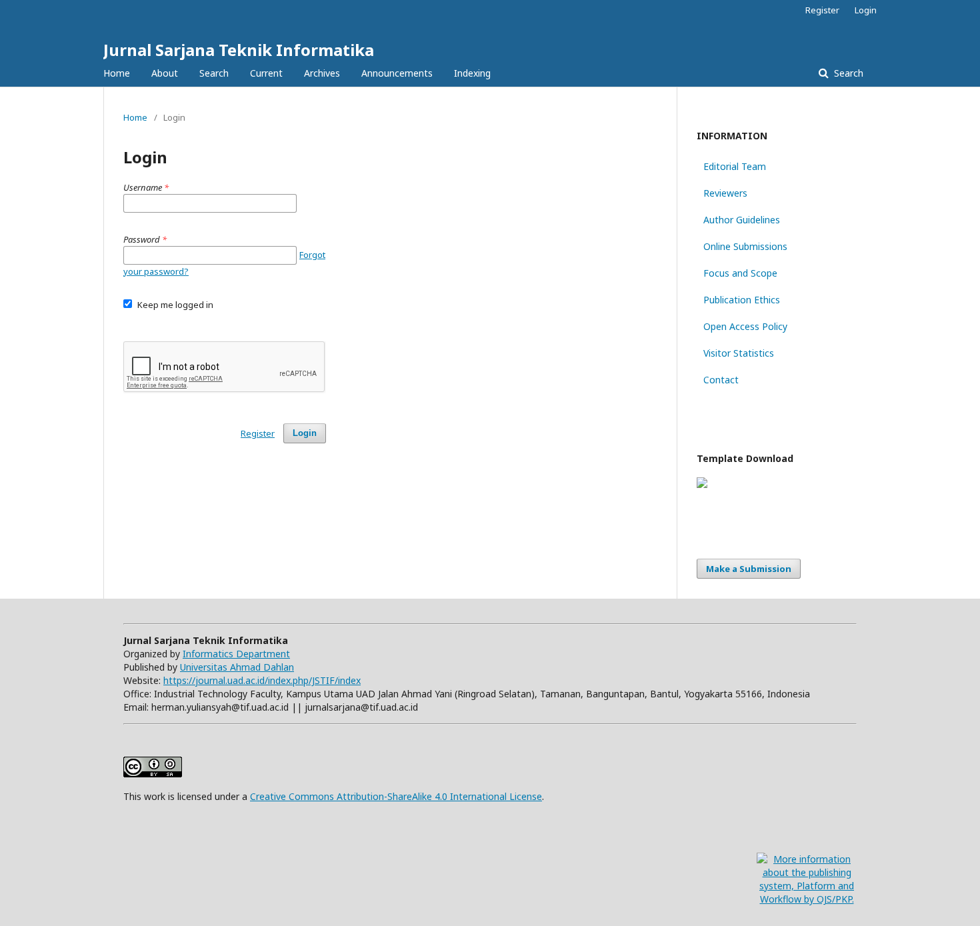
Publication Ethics (741, 299)
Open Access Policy (745, 326)
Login (866, 10)
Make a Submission (748, 569)
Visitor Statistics (738, 353)
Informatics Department (236, 653)
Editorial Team (734, 166)
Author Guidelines (741, 219)
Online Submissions (745, 246)
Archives (322, 73)
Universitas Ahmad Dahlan (237, 667)
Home (116, 73)
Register (822, 10)
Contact (721, 379)
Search (214, 73)
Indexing (472, 73)
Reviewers (725, 193)
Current (266, 73)
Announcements (397, 73)
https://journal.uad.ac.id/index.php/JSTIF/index (262, 680)
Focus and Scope (740, 273)
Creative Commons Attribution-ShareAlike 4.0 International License (396, 796)
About (164, 73)
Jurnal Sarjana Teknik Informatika (238, 50)
